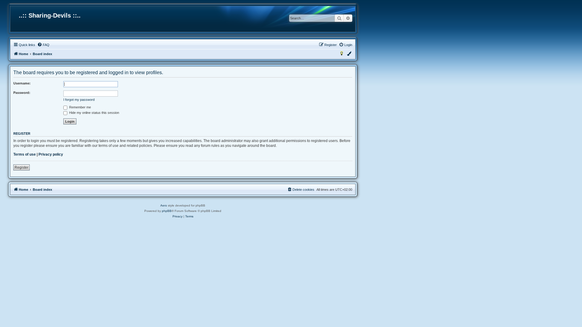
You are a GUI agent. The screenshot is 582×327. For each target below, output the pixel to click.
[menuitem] (43, 44)
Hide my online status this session (93, 112)
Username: (22, 83)
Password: (21, 92)
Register (21, 167)
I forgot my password (79, 99)
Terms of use (24, 154)
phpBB (167, 211)
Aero (163, 205)
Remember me (79, 107)
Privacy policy (50, 154)
